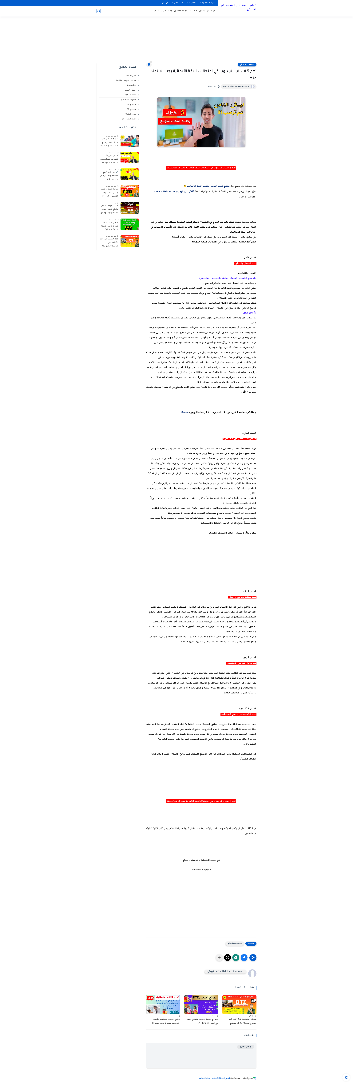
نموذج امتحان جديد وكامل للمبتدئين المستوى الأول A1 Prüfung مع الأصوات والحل (109, 193)
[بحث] (99, 11)
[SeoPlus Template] (254, 1078)
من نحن (165, 3)
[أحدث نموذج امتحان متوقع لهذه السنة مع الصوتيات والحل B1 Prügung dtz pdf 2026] (130, 208)
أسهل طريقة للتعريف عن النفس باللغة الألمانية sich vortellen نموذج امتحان (109, 160)
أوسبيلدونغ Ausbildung (126, 81)
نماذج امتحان (180, 11)
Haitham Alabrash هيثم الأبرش (236, 87)
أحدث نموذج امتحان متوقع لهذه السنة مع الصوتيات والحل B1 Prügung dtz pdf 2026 (109, 210)
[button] (244, 957)
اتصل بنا (175, 3)
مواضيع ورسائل (207, 11)
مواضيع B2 (132, 109)
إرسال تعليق (246, 1047)
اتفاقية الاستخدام (189, 3)
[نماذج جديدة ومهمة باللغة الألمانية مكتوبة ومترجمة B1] (163, 1004)
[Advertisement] (176, 41)
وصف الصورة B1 (129, 119)
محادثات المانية (130, 95)
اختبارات (155, 11)
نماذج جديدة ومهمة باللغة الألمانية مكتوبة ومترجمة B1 (166, 1021)
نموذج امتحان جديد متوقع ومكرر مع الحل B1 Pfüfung (202, 1021)
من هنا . (184, 412)
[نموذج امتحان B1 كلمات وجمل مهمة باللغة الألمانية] (130, 224)
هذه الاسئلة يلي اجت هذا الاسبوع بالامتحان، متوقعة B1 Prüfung (109, 243)
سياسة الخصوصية (207, 3)
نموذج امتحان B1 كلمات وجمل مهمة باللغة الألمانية (109, 226)
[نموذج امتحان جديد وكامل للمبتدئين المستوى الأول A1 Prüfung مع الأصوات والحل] (130, 191)
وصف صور (167, 11)
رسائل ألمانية (131, 90)
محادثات (193, 11)
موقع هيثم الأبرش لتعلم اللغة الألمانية (208, 186)
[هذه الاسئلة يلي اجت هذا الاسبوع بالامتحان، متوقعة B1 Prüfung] (130, 241)
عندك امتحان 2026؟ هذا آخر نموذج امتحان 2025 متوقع (242, 1021)
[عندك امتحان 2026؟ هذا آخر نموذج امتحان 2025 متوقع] (239, 1004)
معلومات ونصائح (247, 65)
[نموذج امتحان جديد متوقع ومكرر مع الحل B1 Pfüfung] (201, 1004)
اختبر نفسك (131, 76)
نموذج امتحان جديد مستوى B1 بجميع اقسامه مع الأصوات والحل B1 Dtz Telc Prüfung (109, 143)
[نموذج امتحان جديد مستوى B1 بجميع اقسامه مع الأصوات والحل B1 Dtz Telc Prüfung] (130, 141)
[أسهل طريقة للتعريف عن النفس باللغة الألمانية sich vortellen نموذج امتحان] (130, 157)
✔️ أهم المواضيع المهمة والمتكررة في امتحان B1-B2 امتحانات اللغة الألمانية (109, 176)
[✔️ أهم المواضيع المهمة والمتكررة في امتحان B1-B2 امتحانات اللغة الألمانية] (130, 174)
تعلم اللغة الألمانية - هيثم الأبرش (238, 8)
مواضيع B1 (132, 105)
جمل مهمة (132, 85)
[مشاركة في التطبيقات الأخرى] (219, 957)
